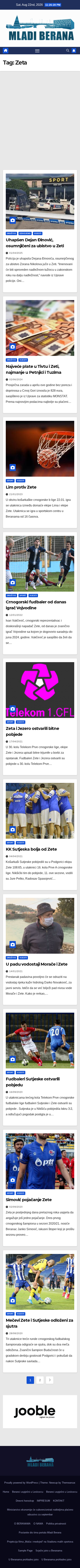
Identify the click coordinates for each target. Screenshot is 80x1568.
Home (6, 1491)
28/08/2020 (16, 1333)
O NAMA (38, 1523)
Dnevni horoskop (25, 1500)
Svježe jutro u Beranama (49, 1550)
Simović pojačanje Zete (29, 1199)
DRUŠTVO (11, 233)
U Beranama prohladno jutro (24, 1559)
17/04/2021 (16, 741)
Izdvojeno (25, 233)
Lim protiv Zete (21, 487)
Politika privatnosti (56, 1523)
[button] (67, 50)
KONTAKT (58, 1500)
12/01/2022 (16, 615)
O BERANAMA (22, 1523)
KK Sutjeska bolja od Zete (31, 849)
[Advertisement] (40, 113)
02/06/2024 (16, 379)
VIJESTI (37, 233)
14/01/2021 (16, 971)
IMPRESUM (43, 1500)
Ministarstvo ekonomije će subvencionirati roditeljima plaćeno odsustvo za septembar (40, 1512)
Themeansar (68, 1482)
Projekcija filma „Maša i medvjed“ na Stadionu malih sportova (40, 1541)
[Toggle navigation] (37, 50)
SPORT (10, 481)
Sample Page (25, 1550)
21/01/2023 (16, 494)
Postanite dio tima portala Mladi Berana (40, 1532)
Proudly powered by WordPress (21, 1482)
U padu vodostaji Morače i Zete (36, 964)
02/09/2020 (16, 1207)
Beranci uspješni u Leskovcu (27, 1491)
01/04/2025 (16, 253)
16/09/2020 (16, 1092)
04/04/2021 (16, 856)
